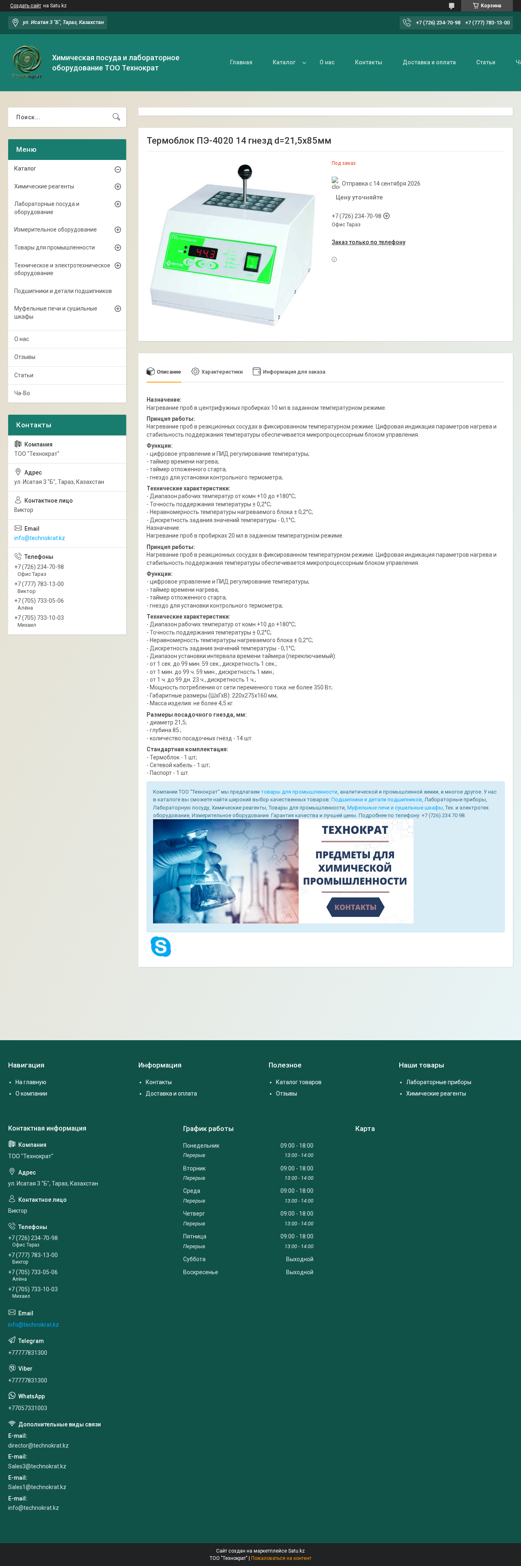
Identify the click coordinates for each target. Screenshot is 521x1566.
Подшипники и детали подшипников (376, 799)
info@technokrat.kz (39, 538)
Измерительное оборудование (55, 229)
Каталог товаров (299, 1082)
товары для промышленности (299, 792)
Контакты (368, 62)
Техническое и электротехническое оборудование (62, 269)
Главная (241, 62)
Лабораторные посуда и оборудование (46, 208)
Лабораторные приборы (438, 1082)
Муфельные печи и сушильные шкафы (395, 808)
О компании (31, 1093)
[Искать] (116, 117)
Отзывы (24, 357)
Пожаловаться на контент (281, 1558)
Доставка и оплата (429, 62)
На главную (30, 1082)
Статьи (485, 62)
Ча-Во (22, 393)
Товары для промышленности (54, 247)
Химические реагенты (44, 186)
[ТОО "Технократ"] (27, 63)
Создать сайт (25, 6)
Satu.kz (296, 1551)
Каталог (284, 62)
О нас (327, 62)
